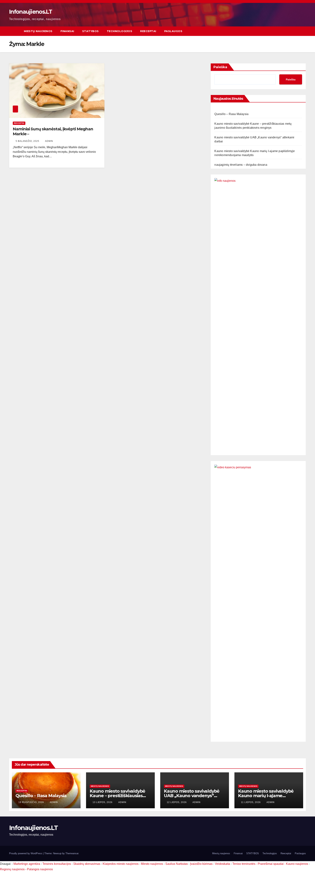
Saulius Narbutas (176, 863)
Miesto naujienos (152, 863)
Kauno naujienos (297, 863)
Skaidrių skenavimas (86, 863)
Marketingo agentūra (26, 863)
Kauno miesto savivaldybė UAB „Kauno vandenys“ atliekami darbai (191, 795)
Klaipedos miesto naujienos (121, 863)
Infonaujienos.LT (30, 11)
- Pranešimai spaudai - (271, 863)
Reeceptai (148, 31)
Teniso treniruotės (243, 863)
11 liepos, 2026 (251, 802)
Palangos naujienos (40, 869)
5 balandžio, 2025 (28, 141)
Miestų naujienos (38, 31)
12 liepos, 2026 (177, 802)
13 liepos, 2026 (103, 802)
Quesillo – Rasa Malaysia (231, 114)
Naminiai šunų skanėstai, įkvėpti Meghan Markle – (53, 131)
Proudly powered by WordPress (26, 853)
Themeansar (71, 853)
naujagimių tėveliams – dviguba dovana (240, 164)
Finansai (67, 31)
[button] (303, 31)
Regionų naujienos (12, 869)
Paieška (220, 67)
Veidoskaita (222, 863)
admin (49, 141)
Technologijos (119, 31)
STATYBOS (90, 31)
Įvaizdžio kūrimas (201, 863)
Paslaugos (173, 31)
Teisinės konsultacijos (56, 863)
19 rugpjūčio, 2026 (31, 802)
